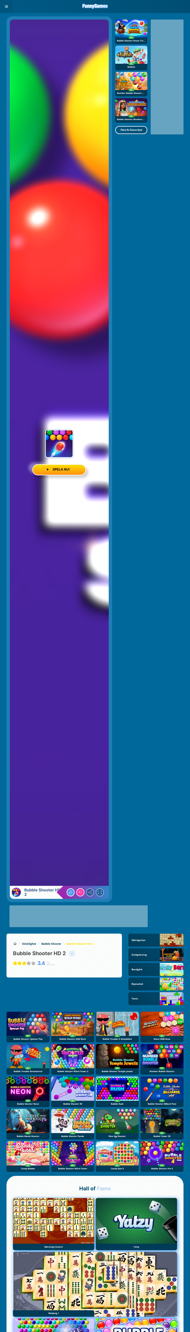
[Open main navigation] (6, 6)
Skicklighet (29, 944)
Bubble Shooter (51, 944)
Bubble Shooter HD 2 (79, 944)
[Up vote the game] (71, 892)
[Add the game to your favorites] (72, 953)
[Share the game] (90, 892)
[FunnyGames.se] (15, 944)
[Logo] (95, 6)
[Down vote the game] (80, 892)
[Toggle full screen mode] (100, 892)
